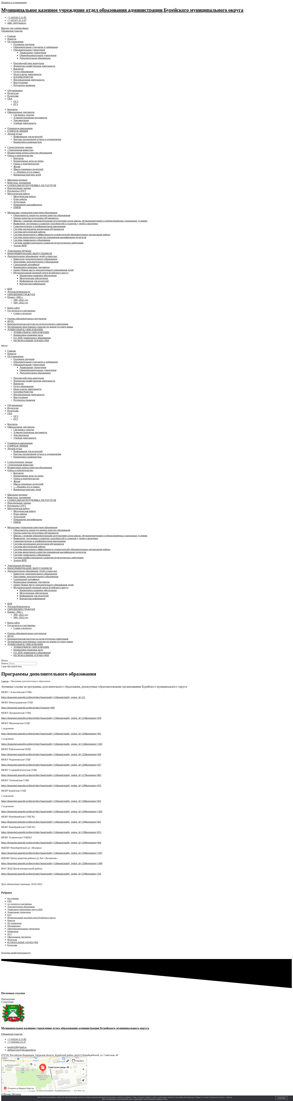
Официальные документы (20, 112)
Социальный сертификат (26, 264)
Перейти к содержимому (14, 2)
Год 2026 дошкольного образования (32, 337)
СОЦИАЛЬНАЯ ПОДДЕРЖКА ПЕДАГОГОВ (31, 185)
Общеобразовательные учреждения (38, 55)
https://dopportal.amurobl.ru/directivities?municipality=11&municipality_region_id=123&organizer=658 (51, 718)
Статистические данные (20, 147)
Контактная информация (32, 283)
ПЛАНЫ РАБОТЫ (23, 77)
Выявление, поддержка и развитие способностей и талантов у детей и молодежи (55, 223)
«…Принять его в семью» (26, 172)
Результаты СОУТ (16, 191)
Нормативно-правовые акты (28, 335)
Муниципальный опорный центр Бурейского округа (40, 272)
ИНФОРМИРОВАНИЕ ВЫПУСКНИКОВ (29, 253)
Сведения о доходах (23, 115)
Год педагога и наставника (21, 310)
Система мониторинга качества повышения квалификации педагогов (49, 237)
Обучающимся (14, 90)
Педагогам (12, 93)
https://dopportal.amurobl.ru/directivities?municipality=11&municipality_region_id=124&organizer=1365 (51, 744)
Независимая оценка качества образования (29, 152)
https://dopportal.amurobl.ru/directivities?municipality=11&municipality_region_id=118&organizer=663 (51, 801)
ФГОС (10, 321)
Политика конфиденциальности (16, 953)
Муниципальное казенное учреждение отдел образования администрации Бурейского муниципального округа (122, 10)
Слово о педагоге (22, 313)
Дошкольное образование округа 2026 (24, 909)
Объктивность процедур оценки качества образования (41, 215)
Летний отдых (14, 134)
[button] (146, 345)
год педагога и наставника (19, 904)
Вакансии (18, 68)
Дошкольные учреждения (33, 52)
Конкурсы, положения (19, 182)
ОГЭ (15, 101)
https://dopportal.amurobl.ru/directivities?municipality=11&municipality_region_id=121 (43, 697)
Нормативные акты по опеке (28, 161)
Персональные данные (19, 188)
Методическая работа (18, 193)
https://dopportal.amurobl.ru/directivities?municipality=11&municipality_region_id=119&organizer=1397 (51, 853)
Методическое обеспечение (34, 278)
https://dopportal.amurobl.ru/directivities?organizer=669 (28, 707)
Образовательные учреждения (29, 50)
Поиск (4, 663)
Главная (11, 36)
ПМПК (17, 207)
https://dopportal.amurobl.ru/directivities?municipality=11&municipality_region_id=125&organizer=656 (51, 754)
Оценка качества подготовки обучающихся (35, 218)
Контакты (12, 109)
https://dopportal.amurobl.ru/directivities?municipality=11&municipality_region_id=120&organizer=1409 (51, 863)
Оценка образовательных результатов (26, 318)
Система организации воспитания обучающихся (38, 229)
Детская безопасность (18, 291)
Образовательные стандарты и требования (35, 47)
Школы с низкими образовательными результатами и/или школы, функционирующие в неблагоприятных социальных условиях (80, 221)
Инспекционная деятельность (28, 79)
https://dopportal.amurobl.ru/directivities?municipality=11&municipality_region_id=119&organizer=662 (51, 822)
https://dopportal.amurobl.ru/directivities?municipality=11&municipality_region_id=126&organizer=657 (51, 764)
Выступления (20, 82)
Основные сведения (23, 44)
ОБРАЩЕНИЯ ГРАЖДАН (21, 294)
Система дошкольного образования (31, 240)
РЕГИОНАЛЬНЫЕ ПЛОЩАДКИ (31, 340)
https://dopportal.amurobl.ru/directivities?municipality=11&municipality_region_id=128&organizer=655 (51, 785)
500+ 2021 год (20, 300)
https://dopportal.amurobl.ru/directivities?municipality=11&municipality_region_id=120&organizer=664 (51, 842)
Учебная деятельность (24, 123)
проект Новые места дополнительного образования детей (43, 270)
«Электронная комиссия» (20, 150)
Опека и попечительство (20, 155)
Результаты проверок (24, 85)
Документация (21, 120)
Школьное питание (17, 180)
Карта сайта (13, 308)
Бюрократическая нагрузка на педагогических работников (37, 324)
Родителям (12, 96)
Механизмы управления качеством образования (32, 212)
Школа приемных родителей (28, 169)
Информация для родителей (28, 136)
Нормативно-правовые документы (31, 267)
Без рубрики (13, 898)
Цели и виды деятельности (27, 74)
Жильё (16, 166)
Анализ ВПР (20, 245)
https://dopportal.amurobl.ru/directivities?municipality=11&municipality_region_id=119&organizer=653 (51, 832)
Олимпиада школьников (20, 128)
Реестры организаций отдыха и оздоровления (37, 139)
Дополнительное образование (35, 58)
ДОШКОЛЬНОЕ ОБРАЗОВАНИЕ (25, 329)
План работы (20, 199)
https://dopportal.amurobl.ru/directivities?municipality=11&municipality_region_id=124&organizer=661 (51, 733)
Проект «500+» (15, 297)
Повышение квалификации (27, 204)
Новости (11, 39)
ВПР (9, 289)
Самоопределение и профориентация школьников (39, 226)
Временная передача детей (27, 174)
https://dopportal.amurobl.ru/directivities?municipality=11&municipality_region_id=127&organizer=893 (51, 775)
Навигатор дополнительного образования (35, 259)
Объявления (12, 931)
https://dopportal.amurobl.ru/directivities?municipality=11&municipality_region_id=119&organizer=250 (51, 873)
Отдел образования (23, 71)
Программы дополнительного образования (35, 261)
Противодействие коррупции (28, 63)
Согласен (281, 1098)
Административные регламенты (30, 117)
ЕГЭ (15, 104)
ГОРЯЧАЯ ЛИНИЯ (17, 131)
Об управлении (15, 41)
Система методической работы (29, 232)
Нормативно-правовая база (27, 142)
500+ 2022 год (20, 302)
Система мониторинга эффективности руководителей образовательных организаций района (61, 234)
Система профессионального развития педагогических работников (48, 243)
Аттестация (19, 202)
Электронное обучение (19, 250)
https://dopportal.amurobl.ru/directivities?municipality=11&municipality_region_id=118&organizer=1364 (51, 811)
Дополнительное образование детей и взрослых (32, 256)
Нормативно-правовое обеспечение (38, 275)
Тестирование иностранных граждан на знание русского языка (40, 326)
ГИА (9, 98)
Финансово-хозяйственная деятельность (34, 66)
